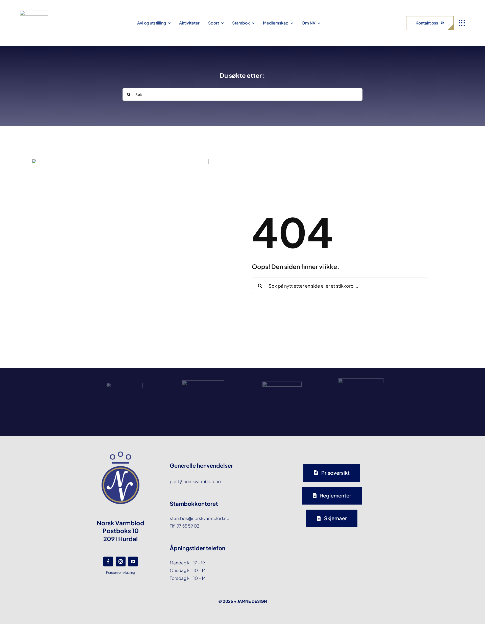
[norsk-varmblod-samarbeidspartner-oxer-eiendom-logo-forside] (203, 382)
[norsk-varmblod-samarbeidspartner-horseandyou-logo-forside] (360, 380)
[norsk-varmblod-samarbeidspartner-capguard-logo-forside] (282, 383)
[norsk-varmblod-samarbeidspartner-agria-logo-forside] (124, 385)
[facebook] (108, 561)
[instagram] (121, 561)
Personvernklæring (120, 572)
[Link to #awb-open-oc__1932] (462, 23)
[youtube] (133, 561)
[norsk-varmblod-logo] (34, 12)
